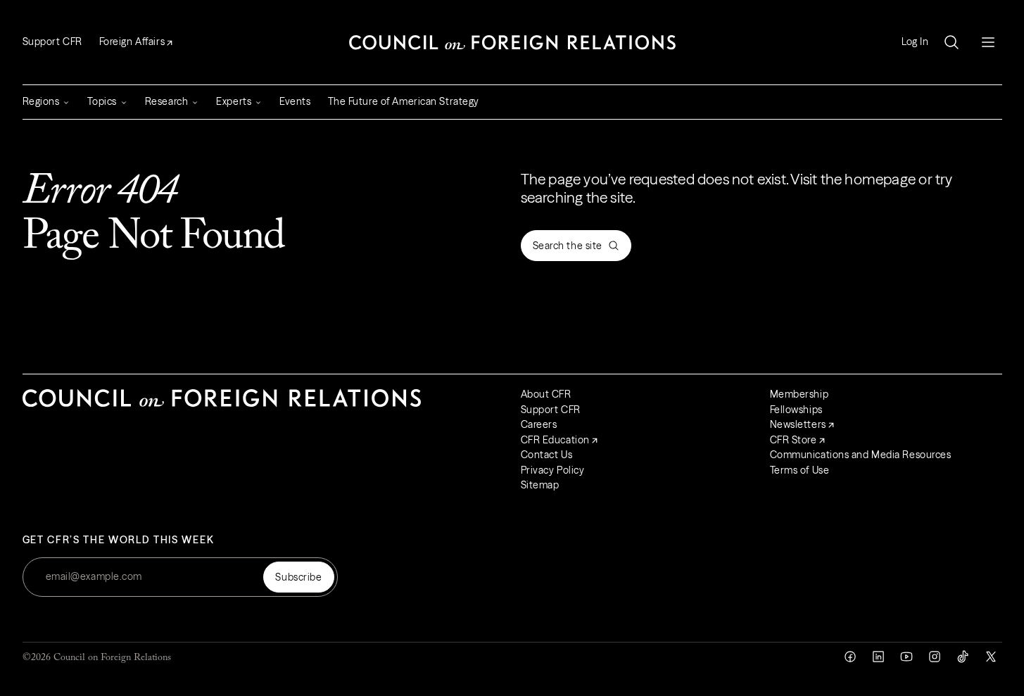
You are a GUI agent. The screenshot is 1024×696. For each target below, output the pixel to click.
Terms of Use (800, 470)
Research (166, 101)
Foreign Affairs (132, 41)
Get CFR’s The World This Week (119, 540)
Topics (101, 101)
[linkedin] (878, 656)
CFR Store (793, 440)
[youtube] (906, 656)
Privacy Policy (553, 470)
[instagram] (934, 656)
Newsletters (798, 424)
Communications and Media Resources (861, 454)
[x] (991, 656)
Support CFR (52, 41)
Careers (539, 424)
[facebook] (850, 656)
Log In (915, 42)
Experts (233, 101)
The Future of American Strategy (403, 101)
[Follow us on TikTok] (963, 656)
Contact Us (547, 454)
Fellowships (796, 409)
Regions (41, 101)
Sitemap (540, 485)
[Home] (512, 42)
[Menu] (988, 42)
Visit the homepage (853, 179)
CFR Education (555, 440)
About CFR (546, 394)
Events (294, 101)
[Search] (951, 42)
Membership (799, 394)
